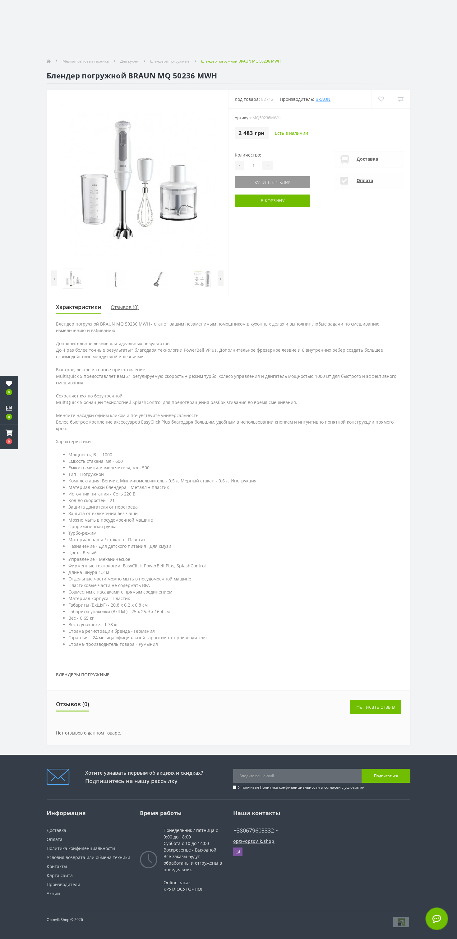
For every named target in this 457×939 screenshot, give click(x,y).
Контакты (57, 866)
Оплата (365, 180)
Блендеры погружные (170, 61)
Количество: (248, 155)
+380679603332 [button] (253, 830)
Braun (323, 99)
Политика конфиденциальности (290, 787)
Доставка (367, 159)
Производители (63, 884)
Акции (53, 893)
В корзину (255, 201)
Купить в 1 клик (256, 182)
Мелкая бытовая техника (85, 61)
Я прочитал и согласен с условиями (301, 787)
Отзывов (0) (125, 307)
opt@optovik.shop (254, 841)
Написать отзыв (375, 706)
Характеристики (78, 307)
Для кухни (129, 61)
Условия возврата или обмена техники (88, 857)
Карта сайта (60, 875)
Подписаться (386, 775)
